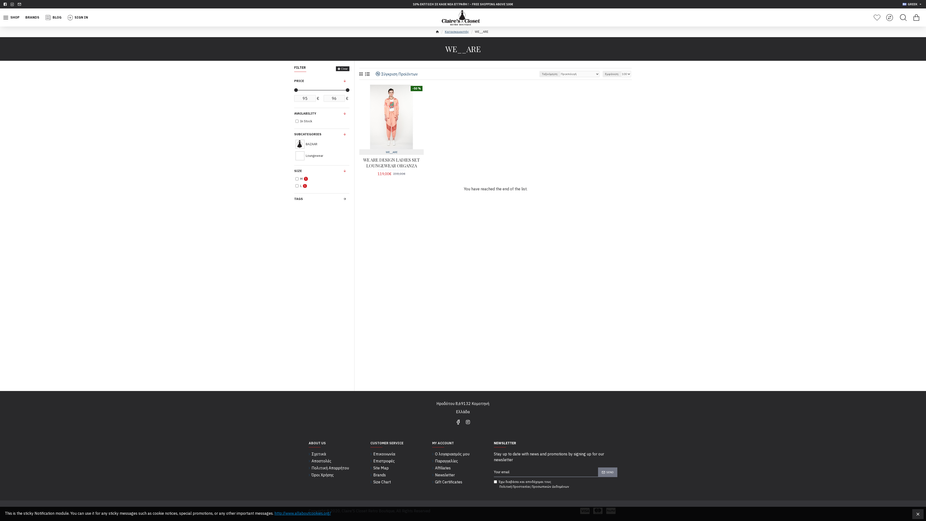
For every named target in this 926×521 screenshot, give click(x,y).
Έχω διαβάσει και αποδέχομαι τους (534, 484)
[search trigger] (903, 18)
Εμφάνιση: (612, 74)
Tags (298, 199)
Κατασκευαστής (457, 32)
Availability (305, 113)
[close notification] (918, 514)
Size (298, 171)
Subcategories (307, 134)
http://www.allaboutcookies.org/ (302, 513)
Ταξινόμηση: (550, 74)
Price (299, 81)
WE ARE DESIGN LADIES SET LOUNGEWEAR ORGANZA (391, 162)
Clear (344, 68)
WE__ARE (391, 152)
